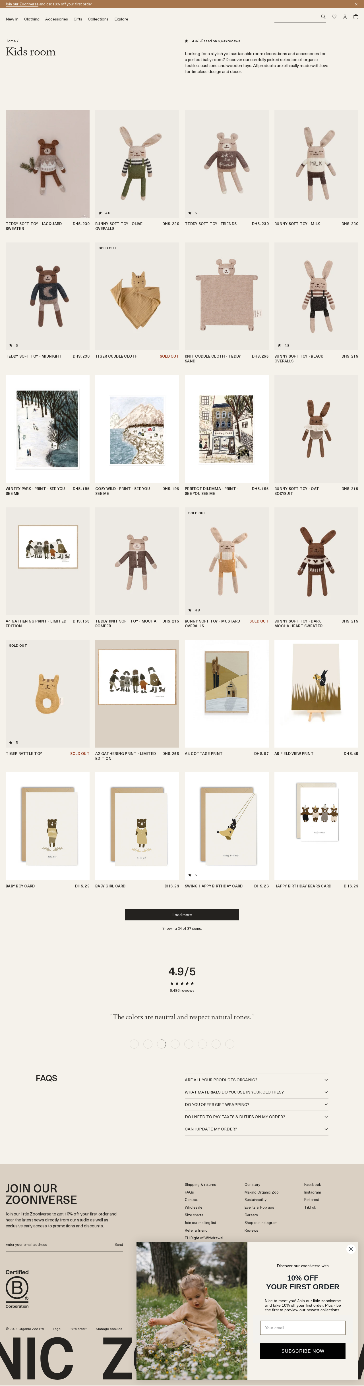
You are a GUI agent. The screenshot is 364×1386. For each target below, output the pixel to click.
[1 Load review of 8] (134, 1044)
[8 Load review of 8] (229, 1044)
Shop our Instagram (261, 1222)
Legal (57, 1328)
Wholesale (193, 1207)
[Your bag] (355, 16)
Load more (182, 915)
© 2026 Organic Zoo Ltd (25, 1329)
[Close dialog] (351, 1249)
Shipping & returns (200, 1184)
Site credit (79, 1328)
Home (11, 41)
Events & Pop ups (259, 1207)
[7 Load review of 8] (216, 1044)
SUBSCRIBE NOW (303, 1351)
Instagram (312, 1192)
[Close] (356, 4)
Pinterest (311, 1199)
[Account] (345, 16)
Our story (252, 1184)
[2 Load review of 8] (147, 1044)
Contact (191, 1199)
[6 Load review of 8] (202, 1044)
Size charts (194, 1215)
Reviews (251, 1230)
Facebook (312, 1184)
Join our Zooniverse (22, 4)
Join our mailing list (200, 1222)
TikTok (310, 1207)
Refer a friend (196, 1230)
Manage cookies (109, 1329)
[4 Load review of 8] (175, 1044)
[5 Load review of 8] (188, 1044)
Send (119, 1244)
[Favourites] (334, 16)
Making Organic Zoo (262, 1192)
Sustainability (255, 1199)
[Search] (300, 16)
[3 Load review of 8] (161, 1044)
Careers (251, 1215)
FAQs (189, 1192)
